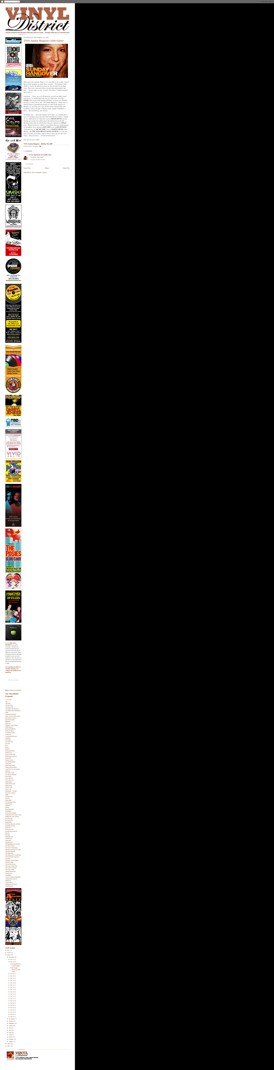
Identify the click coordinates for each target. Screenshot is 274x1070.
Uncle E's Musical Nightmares (13, 877)
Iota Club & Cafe (9, 773)
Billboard (7, 721)
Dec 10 (12, 1001)
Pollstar (7, 807)
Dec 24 (12, 978)
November (12, 1019)
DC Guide (8, 740)
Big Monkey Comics (10, 718)
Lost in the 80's (9, 778)
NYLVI (7, 798)
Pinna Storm (8, 804)
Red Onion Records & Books (12, 824)
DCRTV (7, 749)
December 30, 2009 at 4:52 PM (38, 159)
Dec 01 (12, 1016)
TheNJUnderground (10, 871)
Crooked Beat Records (11, 736)
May (10, 1032)
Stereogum (8, 840)
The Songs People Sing (11, 866)
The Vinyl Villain (9, 869)
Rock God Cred (9, 829)
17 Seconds (8, 699)
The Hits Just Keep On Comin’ (13, 849)
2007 (8, 1046)
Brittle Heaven (9, 727)
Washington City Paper (11, 884)
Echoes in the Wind (10, 754)
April (10, 1035)
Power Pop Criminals (10, 813)
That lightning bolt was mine (12, 844)
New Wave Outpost (10, 793)
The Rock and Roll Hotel (11, 860)
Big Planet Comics (10, 720)
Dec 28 (12, 976)
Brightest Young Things (11, 725)
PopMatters (8, 811)
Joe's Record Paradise (10, 774)
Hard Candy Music (10, 765)
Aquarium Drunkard (10, 714)
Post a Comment (29, 164)
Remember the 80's (10, 826)
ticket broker (17, 435)
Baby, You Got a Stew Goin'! (12, 716)
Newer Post (27, 168)
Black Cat (7, 723)
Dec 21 (12, 985)
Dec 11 (12, 998)
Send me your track (13, 680)
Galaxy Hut (8, 763)
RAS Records (8, 818)
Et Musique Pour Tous (11, 756)
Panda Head (8, 800)
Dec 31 (12, 959)
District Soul (8, 752)
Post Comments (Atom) (39, 172)
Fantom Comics (9, 760)
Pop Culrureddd (9, 809)
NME (6, 794)
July (10, 1028)
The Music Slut (9, 853)
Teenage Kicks (9, 842)
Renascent (7, 827)
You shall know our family (39, 155)
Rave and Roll (9, 820)
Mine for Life (8, 787)
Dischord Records (10, 751)
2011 (8, 950)
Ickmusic (7, 771)
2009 (8, 955)
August (11, 1025)
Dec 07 (12, 1007)
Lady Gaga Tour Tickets (13, 442)
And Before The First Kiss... (12, 709)
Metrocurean (8, 785)
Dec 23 (12, 980)
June (10, 1030)
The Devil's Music (10, 846)
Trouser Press (8, 873)
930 (6, 701)
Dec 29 (12, 973)
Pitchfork (7, 805)
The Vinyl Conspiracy (11, 868)
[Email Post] (40, 146)
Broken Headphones (10, 729)
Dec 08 (12, 1005)
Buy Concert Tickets (13, 431)
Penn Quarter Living (10, 802)
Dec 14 (12, 996)
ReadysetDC (8, 822)
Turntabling (8, 875)
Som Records (8, 838)
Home (47, 168)
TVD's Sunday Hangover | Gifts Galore (15, 969)
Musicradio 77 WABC (11, 791)
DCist (6, 747)
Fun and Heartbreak (10, 762)
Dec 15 (12, 994)
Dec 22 (12, 983)
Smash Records (9, 836)
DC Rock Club (9, 741)
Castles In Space (9, 731)
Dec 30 (12, 961)
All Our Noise (9, 705)
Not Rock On (8, 796)
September (12, 1023)
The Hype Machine (10, 851)
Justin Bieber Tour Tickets (13, 443)
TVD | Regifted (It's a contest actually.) (15, 965)
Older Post (66, 168)
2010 (8, 952)
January (11, 1041)
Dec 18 (12, 987)
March (11, 1037)
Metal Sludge (8, 782)
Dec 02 (12, 1014)
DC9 (6, 745)
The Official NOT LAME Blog (13, 855)
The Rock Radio (9, 862)
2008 (8, 1044)
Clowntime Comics (10, 732)
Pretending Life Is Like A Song (13, 815)
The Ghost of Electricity (11, 848)
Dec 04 (12, 1010)
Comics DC (8, 734)
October (11, 1021)
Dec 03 (12, 1012)
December (11, 957)
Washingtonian (9, 886)
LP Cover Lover (9, 780)
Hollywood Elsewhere (11, 767)
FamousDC (8, 758)
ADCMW (7, 703)
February (11, 1039)
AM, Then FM (9, 707)
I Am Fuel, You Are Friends (12, 769)
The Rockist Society (10, 864)
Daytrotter (7, 738)
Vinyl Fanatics (9, 882)
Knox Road (8, 776)
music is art (8, 789)
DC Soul (7, 743)
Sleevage (7, 835)
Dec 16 (12, 992)
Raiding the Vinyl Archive (12, 816)
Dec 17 (12, 989)
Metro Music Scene (10, 783)
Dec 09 (12, 1003)
